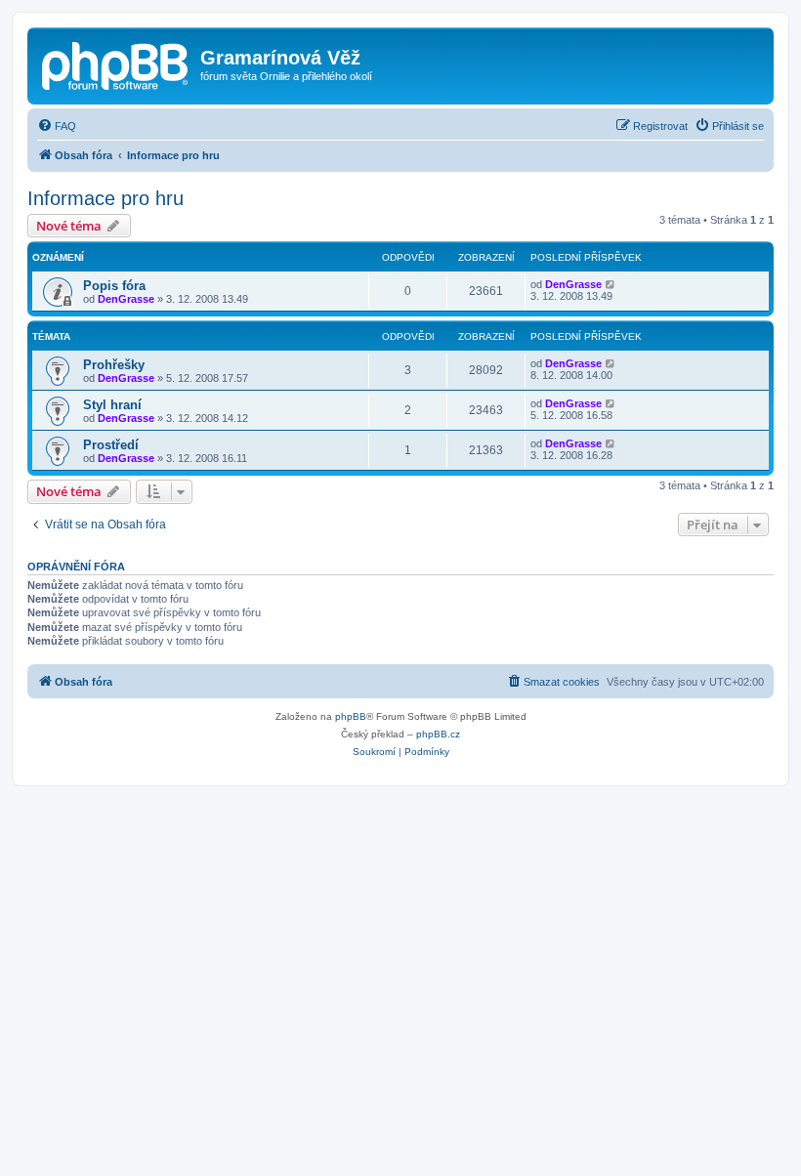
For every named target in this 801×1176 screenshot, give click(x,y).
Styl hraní (112, 405)
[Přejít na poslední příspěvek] (611, 284)
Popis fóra (114, 285)
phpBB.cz (438, 734)
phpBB (350, 716)
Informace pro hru (105, 198)
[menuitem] (56, 126)
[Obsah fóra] (116, 63)
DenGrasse (126, 299)
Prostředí (111, 445)
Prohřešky (114, 364)
